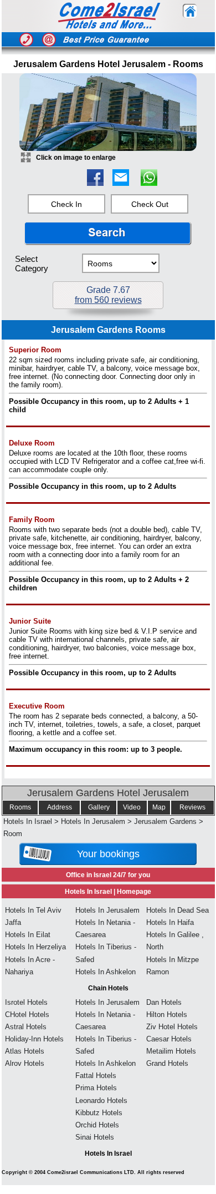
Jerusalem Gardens (165, 821)
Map (159, 807)
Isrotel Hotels (26, 1002)
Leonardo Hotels (101, 1100)
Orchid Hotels (97, 1125)
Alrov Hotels (24, 1063)
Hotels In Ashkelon (105, 972)
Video (132, 807)
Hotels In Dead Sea (177, 910)
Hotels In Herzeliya (35, 947)
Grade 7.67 (108, 295)
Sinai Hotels (94, 1137)
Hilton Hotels (166, 1014)
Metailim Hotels (171, 1051)
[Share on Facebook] (95, 183)
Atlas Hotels (24, 1051)
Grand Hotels (167, 1063)
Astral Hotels (26, 1027)
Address (59, 807)
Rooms (20, 807)
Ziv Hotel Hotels (172, 1027)
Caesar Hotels (169, 1039)
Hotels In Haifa (170, 922)
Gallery (99, 807)
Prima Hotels (96, 1088)
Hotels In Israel (27, 821)
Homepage (134, 892)
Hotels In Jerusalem (93, 821)
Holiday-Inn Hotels (34, 1039)
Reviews (192, 807)
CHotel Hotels (27, 1014)
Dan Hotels (164, 1002)
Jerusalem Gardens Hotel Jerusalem (108, 792)
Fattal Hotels (95, 1075)
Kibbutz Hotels (98, 1113)
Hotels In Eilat (27, 934)
